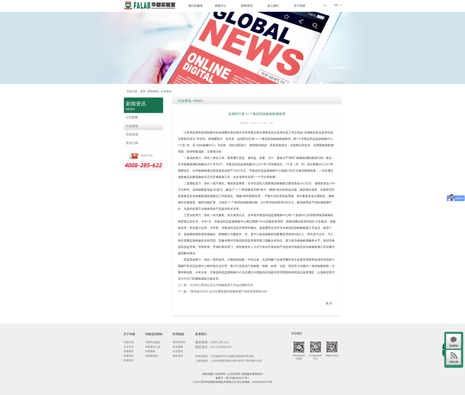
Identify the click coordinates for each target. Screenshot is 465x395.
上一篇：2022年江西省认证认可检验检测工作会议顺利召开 (215, 285)
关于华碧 (299, 5)
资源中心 (220, 5)
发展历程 (129, 356)
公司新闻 (132, 117)
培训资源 (132, 134)
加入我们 (273, 5)
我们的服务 (195, 5)
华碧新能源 (151, 356)
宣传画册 (178, 346)
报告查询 (178, 356)
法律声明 (220, 374)
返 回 (329, 303)
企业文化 (129, 346)
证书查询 (178, 351)
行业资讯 (132, 126)
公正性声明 (233, 374)
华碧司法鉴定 (152, 342)
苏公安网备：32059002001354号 (254, 382)
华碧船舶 (150, 351)
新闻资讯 (247, 5)
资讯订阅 (132, 143)
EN (336, 5)
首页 (142, 91)
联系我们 (129, 360)
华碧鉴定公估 (152, 346)
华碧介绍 (129, 342)
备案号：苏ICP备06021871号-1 (232, 378)
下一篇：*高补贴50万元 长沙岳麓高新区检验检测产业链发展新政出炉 (222, 291)
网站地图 (208, 374)
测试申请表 (179, 342)
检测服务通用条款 (252, 374)
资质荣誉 (129, 351)
